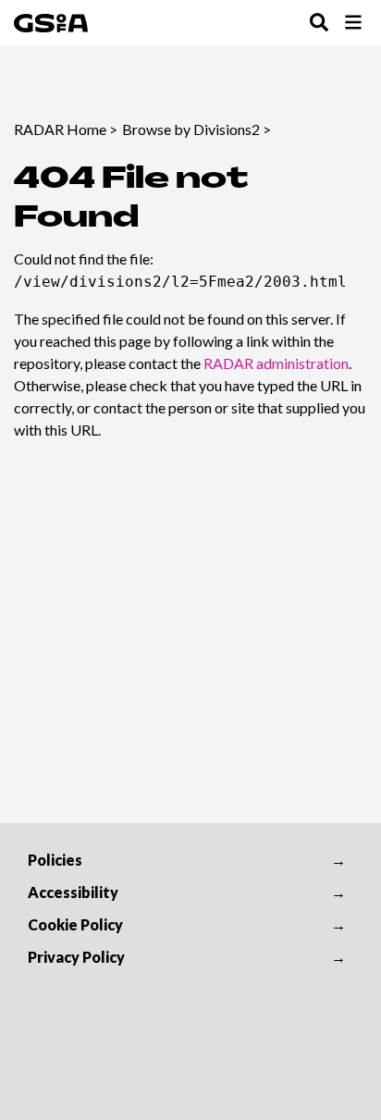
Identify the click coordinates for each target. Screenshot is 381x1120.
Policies (55, 859)
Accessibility (73, 892)
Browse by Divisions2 (191, 129)
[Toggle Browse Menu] (353, 23)
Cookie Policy (75, 924)
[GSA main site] (51, 23)
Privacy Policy (76, 957)
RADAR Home (60, 129)
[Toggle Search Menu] (319, 23)
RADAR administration (276, 363)
